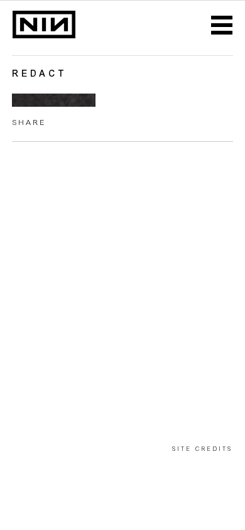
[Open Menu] (221, 26)
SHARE (29, 123)
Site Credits (202, 449)
